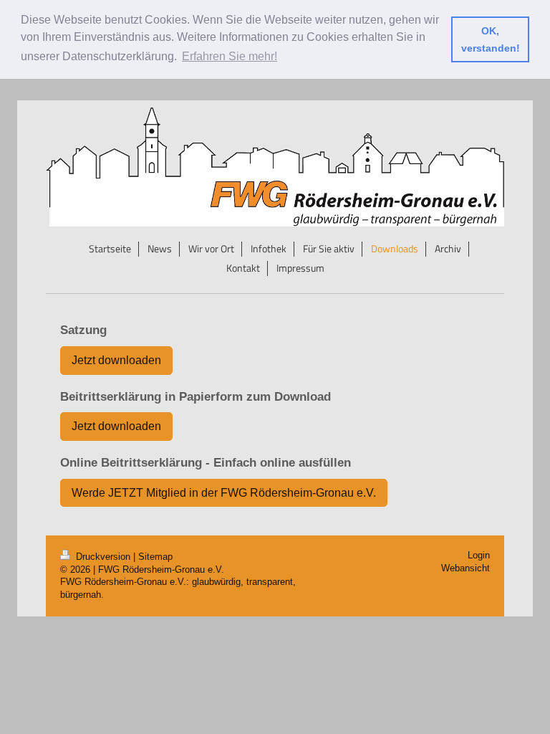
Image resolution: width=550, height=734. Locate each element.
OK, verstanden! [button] (490, 39)
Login (479, 555)
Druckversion (103, 557)
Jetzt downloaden (116, 360)
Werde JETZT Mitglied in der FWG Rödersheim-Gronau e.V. (224, 493)
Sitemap (155, 557)
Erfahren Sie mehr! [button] (229, 56)
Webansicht (465, 568)
